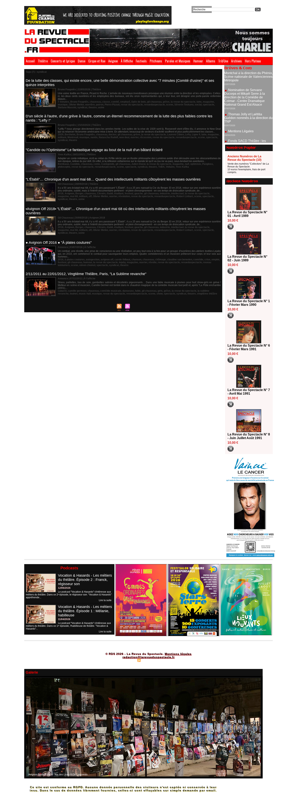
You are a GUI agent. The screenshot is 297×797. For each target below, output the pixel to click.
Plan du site (129, 660)
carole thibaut (122, 259)
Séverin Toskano (184, 104)
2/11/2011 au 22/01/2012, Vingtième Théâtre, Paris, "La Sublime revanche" (86, 274)
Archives (236, 61)
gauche (138, 193)
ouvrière (90, 104)
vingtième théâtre (207, 293)
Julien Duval (138, 164)
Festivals (141, 61)
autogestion (92, 259)
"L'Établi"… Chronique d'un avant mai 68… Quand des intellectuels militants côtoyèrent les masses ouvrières (113, 179)
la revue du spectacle (183, 101)
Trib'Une (223, 61)
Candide (75, 164)
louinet (74, 293)
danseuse (128, 290)
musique (63, 104)
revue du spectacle (132, 104)
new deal (124, 137)
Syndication (148, 660)
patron (99, 104)
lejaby (122, 262)
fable (138, 290)
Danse (81, 61)
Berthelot (70, 134)
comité (115, 101)
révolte (152, 262)
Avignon (113, 61)
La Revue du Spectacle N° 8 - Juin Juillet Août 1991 (248, 436)
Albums (210, 61)
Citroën (101, 193)
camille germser (77, 290)
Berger (79, 193)
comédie (198, 259)
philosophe (64, 166)
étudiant (118, 193)
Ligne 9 (196, 134)
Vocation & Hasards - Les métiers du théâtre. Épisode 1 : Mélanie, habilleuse (85, 611)
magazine (208, 101)
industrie (165, 193)
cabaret (62, 290)
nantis (94, 137)
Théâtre (43, 61)
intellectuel (177, 193)
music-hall (85, 293)
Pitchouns (156, 61)
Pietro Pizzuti (112, 104)
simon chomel (87, 265)
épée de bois (138, 101)
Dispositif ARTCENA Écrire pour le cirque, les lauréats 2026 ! (248, 136)
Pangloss (207, 164)
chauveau (95, 101)
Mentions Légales (241, 112)
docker (112, 134)
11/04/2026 (64, 619)
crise (207, 259)
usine (101, 107)
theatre (92, 107)
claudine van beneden (179, 259)
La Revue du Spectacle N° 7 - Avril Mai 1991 (248, 391)
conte (97, 164)
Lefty (188, 134)
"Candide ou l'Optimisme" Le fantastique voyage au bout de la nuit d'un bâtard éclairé (94, 150)
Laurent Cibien (175, 134)
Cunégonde (107, 164)
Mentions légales (178, 653)
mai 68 (74, 196)
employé (125, 101)
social (198, 104)
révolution (124, 196)
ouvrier (135, 137)
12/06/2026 (64, 588)
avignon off (107, 259)
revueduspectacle (154, 104)
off (90, 196)
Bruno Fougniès (79, 101)
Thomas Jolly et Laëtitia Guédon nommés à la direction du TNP (248, 98)
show (160, 293)
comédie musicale (110, 290)
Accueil (30, 61)
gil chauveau (154, 101)
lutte (199, 101)
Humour (198, 61)
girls (160, 290)
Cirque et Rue (96, 61)
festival (129, 193)
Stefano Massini (67, 107)
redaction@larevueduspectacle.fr (148, 657)
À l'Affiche (127, 61)
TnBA (161, 166)
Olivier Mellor (76, 104)
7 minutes (63, 101)
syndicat (82, 107)
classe (106, 101)
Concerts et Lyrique (63, 61)
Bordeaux (63, 164)
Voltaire (170, 166)
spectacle (208, 104)
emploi (215, 259)
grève (166, 101)
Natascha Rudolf (108, 137)
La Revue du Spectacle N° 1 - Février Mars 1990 (248, 302)
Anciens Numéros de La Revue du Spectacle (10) (244, 158)
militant (62, 137)
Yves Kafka (182, 166)
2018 (60, 193)
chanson (136, 259)
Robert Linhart (184, 196)
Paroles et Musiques (177, 61)
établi (110, 193)
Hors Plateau (253, 61)
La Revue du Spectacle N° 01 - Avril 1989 (247, 214)
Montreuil (72, 137)
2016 (60, 259)
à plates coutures (75, 259)
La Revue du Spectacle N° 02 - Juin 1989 (247, 258)
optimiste (195, 164)
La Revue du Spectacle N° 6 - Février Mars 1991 (248, 347)
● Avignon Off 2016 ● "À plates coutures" (59, 243)
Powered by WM (166, 660)
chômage (160, 259)
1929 (60, 134)
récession (145, 137)
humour (87, 262)
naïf (187, 164)
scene (169, 104)
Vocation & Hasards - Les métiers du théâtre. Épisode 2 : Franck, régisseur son (85, 579)
